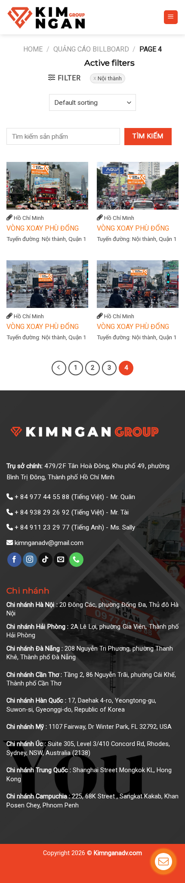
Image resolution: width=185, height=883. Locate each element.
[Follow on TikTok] (45, 559)
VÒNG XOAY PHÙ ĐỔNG (42, 228)
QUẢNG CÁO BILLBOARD (91, 49)
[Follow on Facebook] (14, 559)
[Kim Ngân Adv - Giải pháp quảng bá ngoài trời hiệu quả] (67, 17)
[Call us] (76, 559)
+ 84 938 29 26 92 (42, 512)
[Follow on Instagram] (30, 559)
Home (33, 49)
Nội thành (110, 78)
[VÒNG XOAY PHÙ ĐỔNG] (47, 186)
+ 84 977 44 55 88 (42, 497)
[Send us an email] (61, 559)
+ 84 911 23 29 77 (42, 527)
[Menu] (171, 17)
